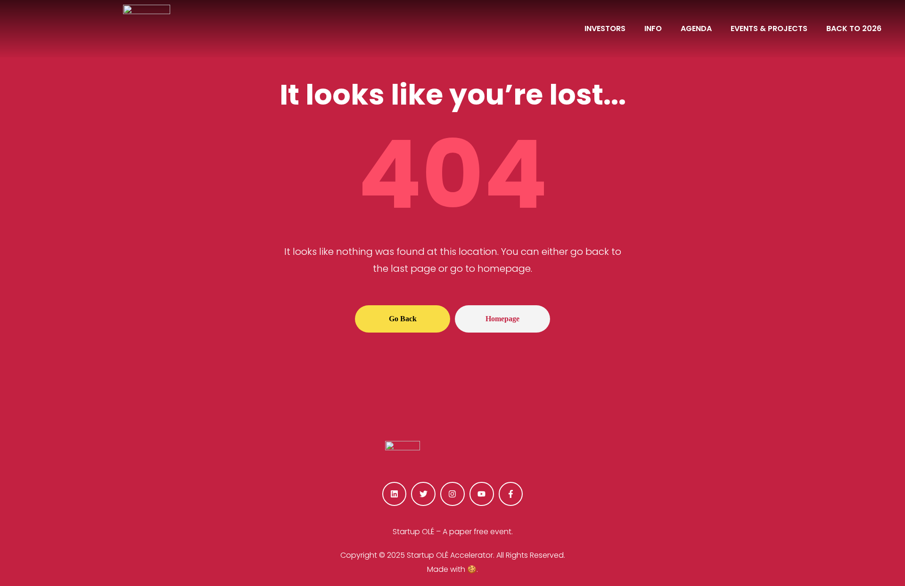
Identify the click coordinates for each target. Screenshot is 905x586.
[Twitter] (423, 494)
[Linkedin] (394, 494)
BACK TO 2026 (853, 28)
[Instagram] (452, 494)
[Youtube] (481, 494)
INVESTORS (604, 28)
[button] (402, 319)
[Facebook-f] (511, 494)
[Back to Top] (850, 553)
